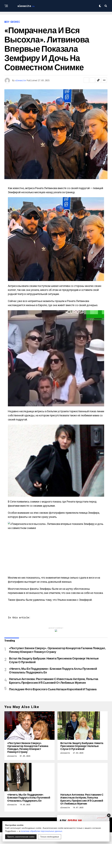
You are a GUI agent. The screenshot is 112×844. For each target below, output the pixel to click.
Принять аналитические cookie (20, 837)
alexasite (20, 80)
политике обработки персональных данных (41, 831)
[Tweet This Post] (92, 80)
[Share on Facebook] (86, 80)
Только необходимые (49, 837)
